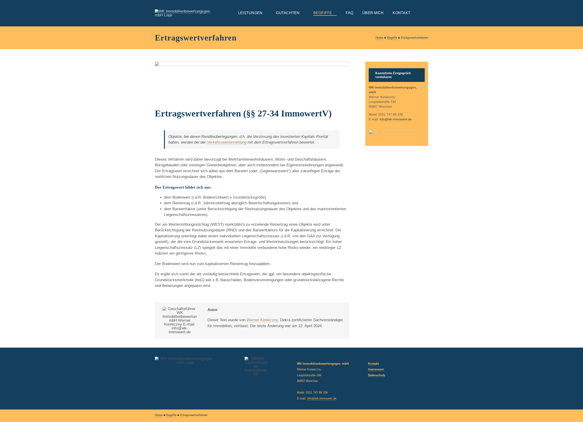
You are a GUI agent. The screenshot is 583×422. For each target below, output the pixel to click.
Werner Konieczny (262, 320)
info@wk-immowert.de (321, 398)
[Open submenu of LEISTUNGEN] (264, 13)
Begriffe (392, 37)
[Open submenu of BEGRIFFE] (334, 13)
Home (379, 37)
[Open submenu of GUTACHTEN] (302, 13)
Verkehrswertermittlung (226, 142)
